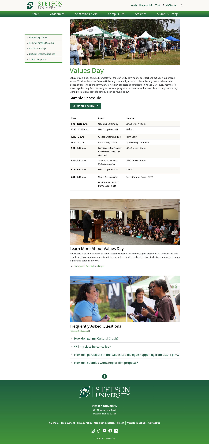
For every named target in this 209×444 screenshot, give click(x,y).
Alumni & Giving (167, 14)
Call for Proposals (38, 59)
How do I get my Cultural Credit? (96, 338)
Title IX (120, 422)
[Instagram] (93, 430)
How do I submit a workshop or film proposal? (106, 363)
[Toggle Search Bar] (182, 5)
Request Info (146, 5)
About (35, 14)
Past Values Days (37, 48)
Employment (68, 422)
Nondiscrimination (104, 422)
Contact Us (154, 422)
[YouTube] (104, 430)
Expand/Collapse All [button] (80, 331)
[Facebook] (110, 430)
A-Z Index (54, 422)
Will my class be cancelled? (92, 346)
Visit (157, 5)
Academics (57, 14)
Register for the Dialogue (41, 42)
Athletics (140, 14)
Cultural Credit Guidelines (42, 53)
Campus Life (116, 14)
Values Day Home (38, 37)
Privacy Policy (84, 422)
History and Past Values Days (88, 266)
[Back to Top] (104, 376)
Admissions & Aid (86, 14)
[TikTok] (99, 430)
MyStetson (171, 5)
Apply (134, 5)
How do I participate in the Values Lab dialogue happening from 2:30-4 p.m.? (126, 355)
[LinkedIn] (116, 430)
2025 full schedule (86, 106)
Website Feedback (136, 422)
